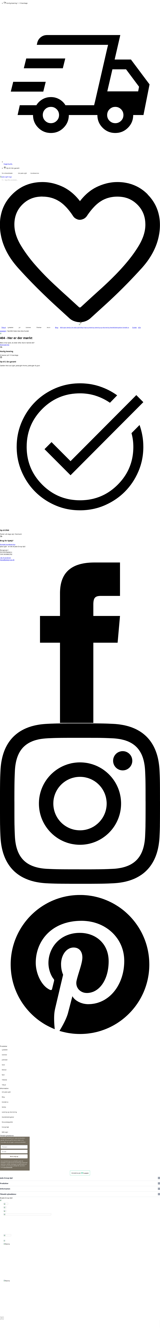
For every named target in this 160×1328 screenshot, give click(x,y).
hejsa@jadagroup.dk (7, 560)
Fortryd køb (5, 1127)
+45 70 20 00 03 (5, 558)
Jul (19, 327)
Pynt (3, 1075)
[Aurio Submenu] (52, 327)
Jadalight (3, 331)
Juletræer (5, 1060)
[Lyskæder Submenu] (15, 327)
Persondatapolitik (7, 1122)
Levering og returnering (102, 327)
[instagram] (80, 883)
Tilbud (4, 1085)
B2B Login (63, 327)
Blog (82, 327)
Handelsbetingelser (116, 327)
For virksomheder (7, 173)
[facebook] (80, 722)
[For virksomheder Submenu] (14, 173)
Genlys (69, 327)
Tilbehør (38, 327)
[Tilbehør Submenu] (43, 327)
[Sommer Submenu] (32, 327)
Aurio (48, 327)
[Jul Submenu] (22, 327)
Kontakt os (125, 327)
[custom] (80, 1044)
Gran (3, 1065)
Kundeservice (35, 173)
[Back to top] (2, 1318)
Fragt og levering (89, 327)
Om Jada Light (22, 173)
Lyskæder (10, 327)
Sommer (28, 327)
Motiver (4, 1070)
